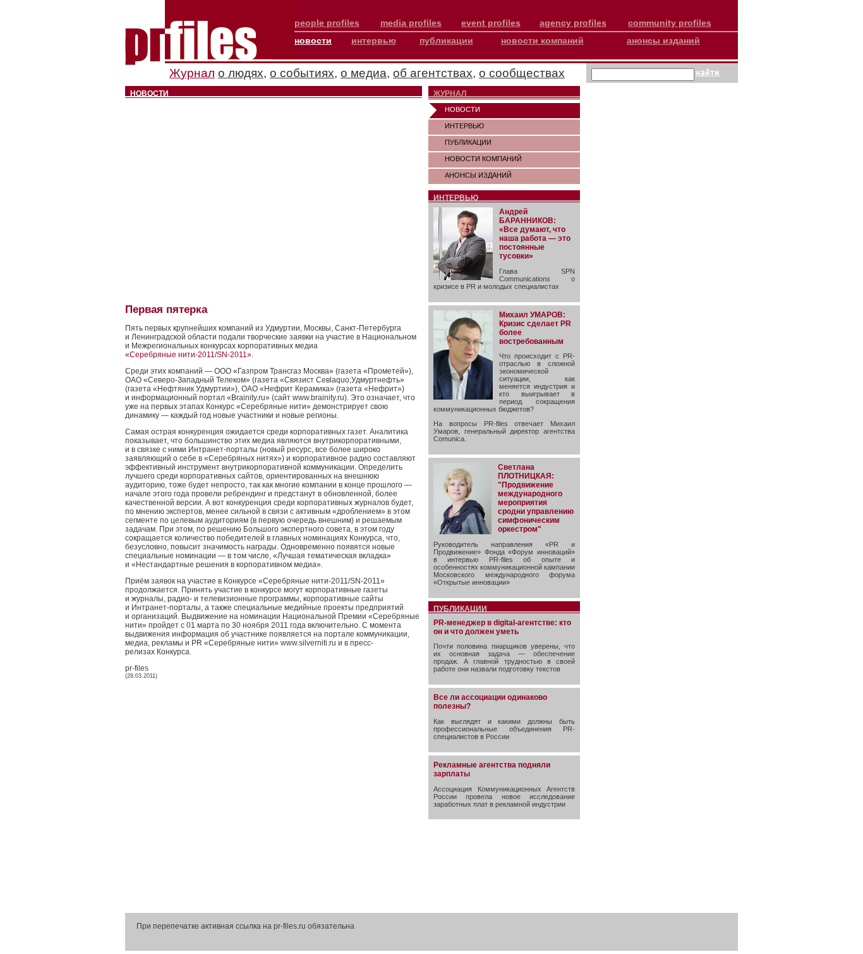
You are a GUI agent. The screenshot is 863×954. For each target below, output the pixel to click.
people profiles (326, 23)
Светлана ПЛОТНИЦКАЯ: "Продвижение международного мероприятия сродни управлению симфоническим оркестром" (536, 498)
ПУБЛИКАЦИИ (468, 142)
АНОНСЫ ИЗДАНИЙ (478, 175)
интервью (373, 40)
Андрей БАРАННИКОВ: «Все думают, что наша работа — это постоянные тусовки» (534, 233)
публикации (446, 40)
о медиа (364, 73)
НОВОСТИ (462, 109)
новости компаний (542, 40)
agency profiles (573, 23)
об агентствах (433, 73)
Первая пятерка (166, 309)
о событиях (302, 73)
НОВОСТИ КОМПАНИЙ (483, 158)
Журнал (192, 73)
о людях (240, 73)
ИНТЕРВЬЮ (464, 126)
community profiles (669, 23)
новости (313, 40)
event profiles (491, 23)
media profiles (411, 23)
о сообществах (522, 73)
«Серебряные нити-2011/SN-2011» (188, 354)
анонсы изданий (663, 40)
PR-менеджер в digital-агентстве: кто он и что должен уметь (502, 627)
